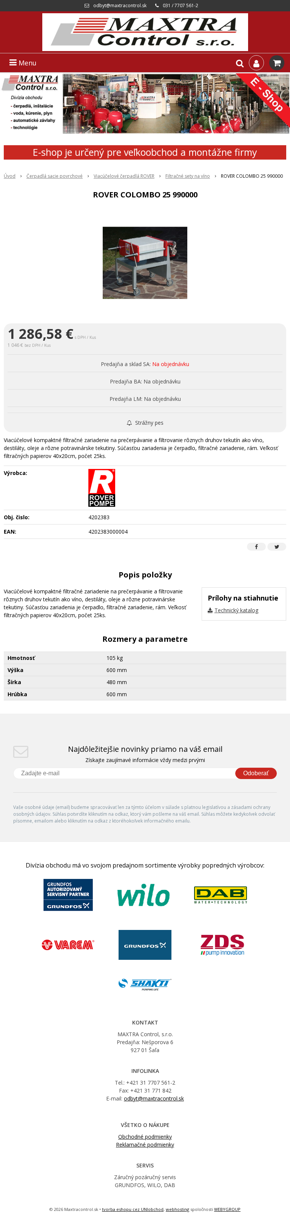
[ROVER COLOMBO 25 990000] (145, 263)
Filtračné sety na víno (187, 176)
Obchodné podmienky (145, 1136)
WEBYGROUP (227, 1209)
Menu (27, 62)
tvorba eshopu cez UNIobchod (133, 1209)
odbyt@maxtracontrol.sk (120, 5)
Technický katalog (236, 610)
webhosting (177, 1209)
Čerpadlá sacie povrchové (54, 176)
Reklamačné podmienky (145, 1144)
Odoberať (256, 773)
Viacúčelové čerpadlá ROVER (124, 176)
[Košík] (276, 62)
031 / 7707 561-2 (180, 5)
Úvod (9, 176)
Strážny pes (149, 422)
